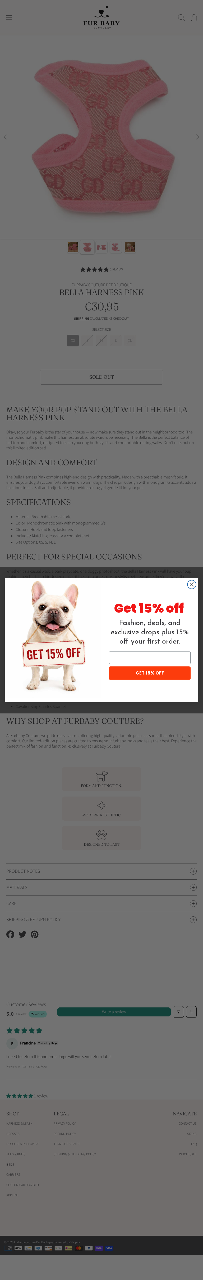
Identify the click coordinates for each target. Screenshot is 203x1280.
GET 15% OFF (150, 673)
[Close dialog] (191, 584)
